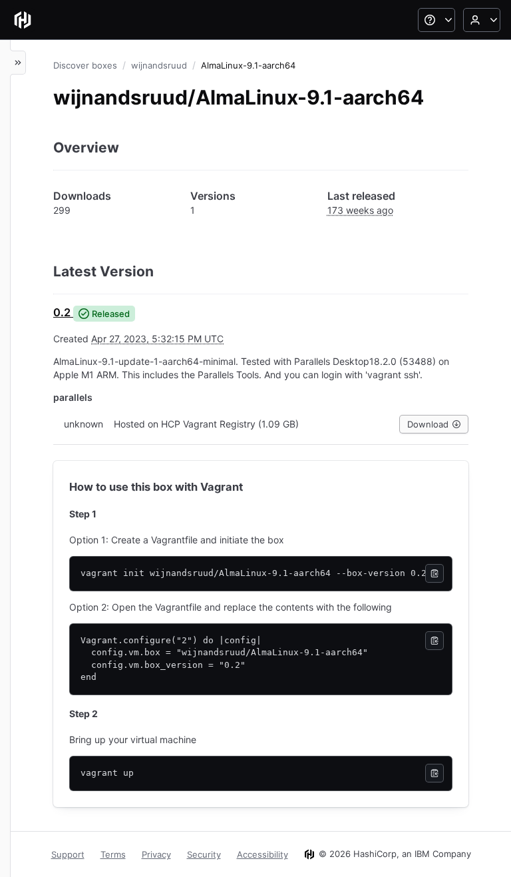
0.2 (62, 312)
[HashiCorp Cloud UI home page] (23, 20)
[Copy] (434, 573)
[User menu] (481, 20)
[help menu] (436, 20)
